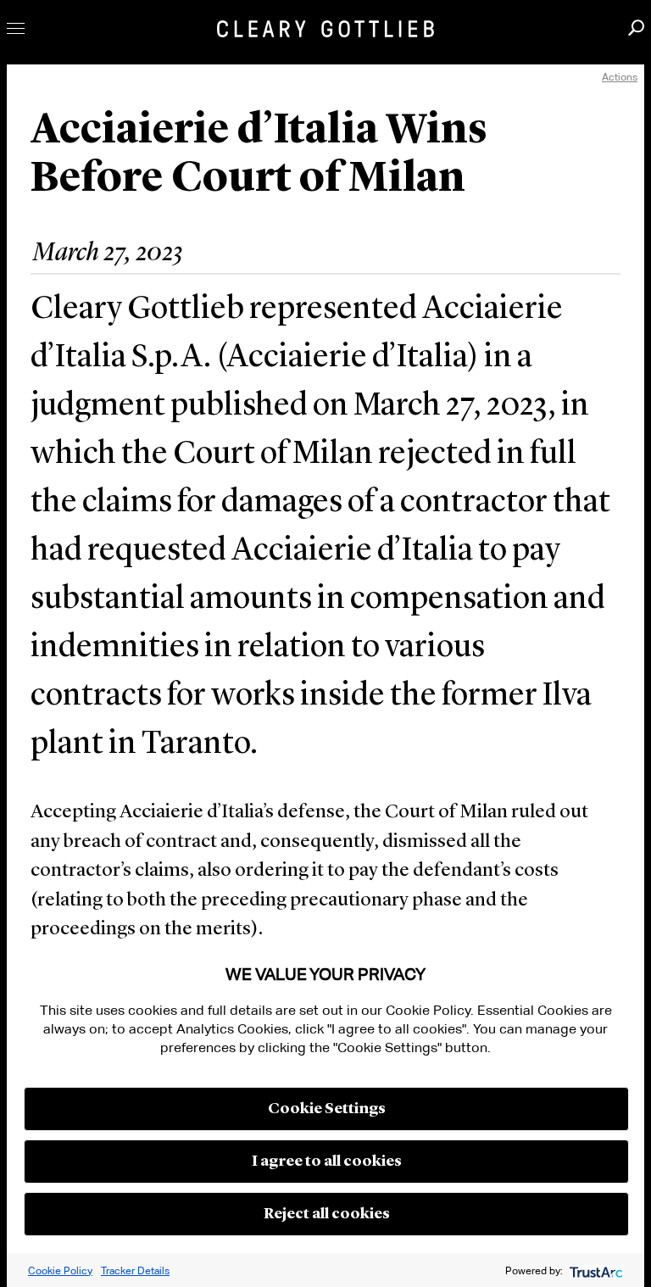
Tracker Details (135, 1270)
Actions (619, 76)
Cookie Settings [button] (327, 1109)
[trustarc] (594, 1270)
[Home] (325, 28)
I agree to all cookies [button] (327, 1161)
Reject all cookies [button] (327, 1214)
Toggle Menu (16, 28)
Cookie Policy (60, 1270)
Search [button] (636, 28)
